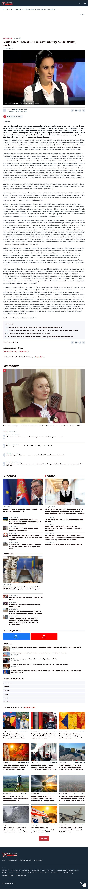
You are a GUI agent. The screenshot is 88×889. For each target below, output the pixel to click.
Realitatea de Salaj (62, 870)
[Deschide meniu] (85, 3)
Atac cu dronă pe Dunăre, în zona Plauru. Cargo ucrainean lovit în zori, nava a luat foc (34, 437)
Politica (5, 431)
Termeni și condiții (12, 860)
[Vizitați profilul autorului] (4, 110)
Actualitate (18, 9)
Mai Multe (44, 838)
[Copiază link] (72, 110)
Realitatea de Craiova (44, 873)
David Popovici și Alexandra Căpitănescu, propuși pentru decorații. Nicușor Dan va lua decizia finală (13, 737)
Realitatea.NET (5, 870)
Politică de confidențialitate (25, 860)
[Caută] (79, 3)
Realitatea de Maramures (8, 875)
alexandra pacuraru (10, 351)
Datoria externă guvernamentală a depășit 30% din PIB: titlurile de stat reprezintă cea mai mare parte (21, 588)
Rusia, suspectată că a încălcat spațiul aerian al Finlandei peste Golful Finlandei (71, 830)
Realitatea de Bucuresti (7, 873)
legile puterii (23, 351)
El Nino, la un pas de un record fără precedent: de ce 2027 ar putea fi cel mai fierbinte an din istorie (15, 767)
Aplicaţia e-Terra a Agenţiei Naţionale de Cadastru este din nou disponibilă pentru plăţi (16, 799)
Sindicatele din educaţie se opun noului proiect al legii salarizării (30, 333)
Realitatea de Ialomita (20, 873)
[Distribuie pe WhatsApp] (79, 110)
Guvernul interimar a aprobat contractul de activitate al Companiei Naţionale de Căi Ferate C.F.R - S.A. (44, 768)
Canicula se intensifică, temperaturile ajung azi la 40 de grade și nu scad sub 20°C (42, 830)
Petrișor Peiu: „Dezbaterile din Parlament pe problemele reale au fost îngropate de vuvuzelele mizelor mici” (63, 528)
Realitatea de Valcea (74, 870)
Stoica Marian (53, 762)
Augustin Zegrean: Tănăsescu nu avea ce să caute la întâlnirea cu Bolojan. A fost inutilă (35, 455)
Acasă (6, 9)
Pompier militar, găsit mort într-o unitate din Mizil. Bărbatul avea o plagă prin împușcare (43, 736)
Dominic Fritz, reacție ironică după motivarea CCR (63, 544)
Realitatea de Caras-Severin (38, 870)
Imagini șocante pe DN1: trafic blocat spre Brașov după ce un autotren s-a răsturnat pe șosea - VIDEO (71, 768)
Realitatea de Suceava (56, 873)
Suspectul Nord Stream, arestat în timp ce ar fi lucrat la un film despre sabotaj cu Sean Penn (25, 547)
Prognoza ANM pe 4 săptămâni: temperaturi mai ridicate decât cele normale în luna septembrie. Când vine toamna (43, 800)
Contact (4, 860)
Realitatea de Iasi (51, 870)
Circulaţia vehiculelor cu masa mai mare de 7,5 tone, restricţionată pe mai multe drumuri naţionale (40, 337)
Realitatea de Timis (20, 109)
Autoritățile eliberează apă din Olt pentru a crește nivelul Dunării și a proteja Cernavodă (25, 612)
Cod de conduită (38, 860)
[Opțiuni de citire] (84, 885)
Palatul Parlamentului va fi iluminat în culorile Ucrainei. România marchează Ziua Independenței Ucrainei (43, 330)
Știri (12, 9)
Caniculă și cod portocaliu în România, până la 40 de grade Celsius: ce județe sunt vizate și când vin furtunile (70, 737)
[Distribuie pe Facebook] (76, 110)
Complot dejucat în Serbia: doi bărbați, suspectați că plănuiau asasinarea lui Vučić (35, 327)
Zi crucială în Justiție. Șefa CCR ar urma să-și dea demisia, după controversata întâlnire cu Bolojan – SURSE (42, 426)
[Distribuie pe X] (83, 110)
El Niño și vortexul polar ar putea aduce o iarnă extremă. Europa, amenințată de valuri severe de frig (16, 830)
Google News (39, 357)
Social (8, 435)
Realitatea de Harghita (69, 873)
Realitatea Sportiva (15, 870)
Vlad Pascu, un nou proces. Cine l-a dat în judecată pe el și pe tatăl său (29, 446)
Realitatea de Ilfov (32, 873)
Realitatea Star (26, 870)
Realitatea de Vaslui (21, 875)
